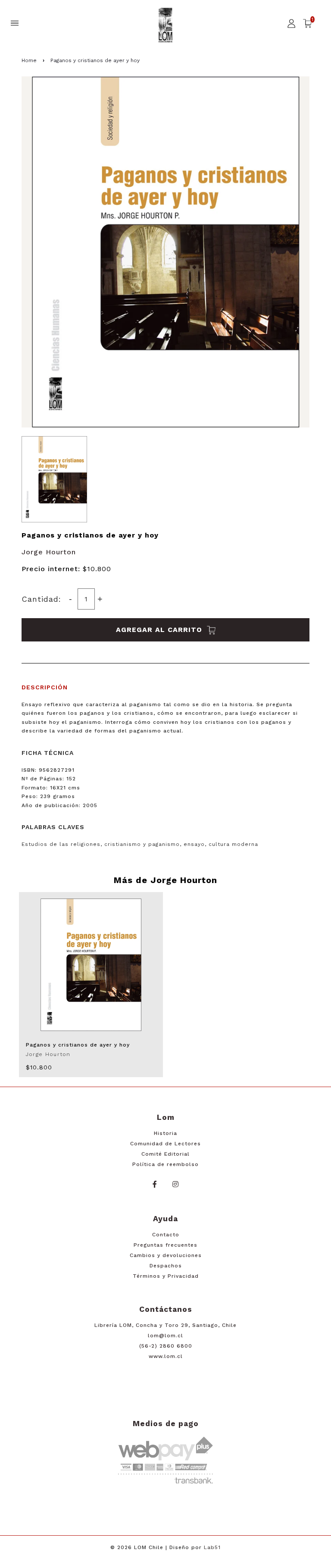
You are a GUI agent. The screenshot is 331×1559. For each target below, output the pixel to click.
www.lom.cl (166, 1356)
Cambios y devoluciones (166, 1255)
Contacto (165, 1235)
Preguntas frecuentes (165, 1245)
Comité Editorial (165, 1154)
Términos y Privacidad (166, 1276)
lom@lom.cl (165, 1336)
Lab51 (212, 1547)
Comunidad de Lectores (165, 1144)
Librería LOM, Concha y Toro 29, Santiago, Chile (165, 1325)
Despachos (166, 1266)
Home (29, 60)
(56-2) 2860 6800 (165, 1346)
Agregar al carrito (160, 629)
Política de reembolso (165, 1164)
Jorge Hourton (49, 552)
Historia (165, 1133)
